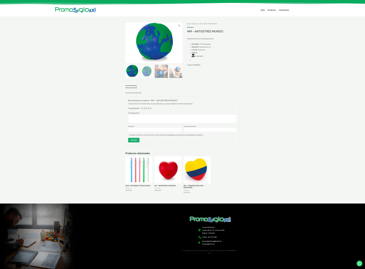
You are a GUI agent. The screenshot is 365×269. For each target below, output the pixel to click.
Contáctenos (284, 10)
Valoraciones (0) (131, 88)
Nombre (131, 126)
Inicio (263, 10)
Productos (272, 10)
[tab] (131, 87)
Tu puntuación (134, 108)
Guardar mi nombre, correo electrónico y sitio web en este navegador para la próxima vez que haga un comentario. (166, 135)
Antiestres (194, 24)
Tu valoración (134, 113)
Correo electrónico (190, 126)
